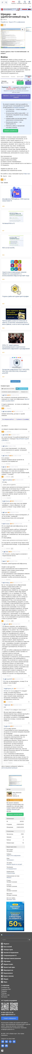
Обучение (7, 961)
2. (2, 411)
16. (4, 688)
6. (2, 467)
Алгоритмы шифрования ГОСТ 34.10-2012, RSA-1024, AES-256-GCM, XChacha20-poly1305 (15, 371)
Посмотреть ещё (15, 381)
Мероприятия (8, 970)
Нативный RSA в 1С (8, 223)
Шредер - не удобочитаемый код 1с (15, 15)
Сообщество (5, 987)
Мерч (5, 982)
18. (4, 726)
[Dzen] (14, 1042)
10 (3, 554)
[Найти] (29, 939)
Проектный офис (9, 967)
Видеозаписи (8, 973)
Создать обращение (10, 1018)
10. (2, 523)
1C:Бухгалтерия (11, 873)
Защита (5, 176)
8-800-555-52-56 (7, 1012)
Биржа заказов (9, 976)
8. (2, 501)
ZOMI (5, 395)
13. (2, 582)
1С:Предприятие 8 (11, 868)
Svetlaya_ (7, 582)
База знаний (8, 946)
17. (4, 705)
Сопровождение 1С (10, 955)
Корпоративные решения (12, 958)
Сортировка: (10, 391)
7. (2, 480)
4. (2, 446)
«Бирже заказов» (19, 107)
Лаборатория (8, 949)
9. (2, 512)
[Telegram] (2, 1042)
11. (3, 551)
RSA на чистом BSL (8, 247)
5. (2, 455)
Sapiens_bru (10, 688)
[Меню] (2, 2)
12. (2, 561)
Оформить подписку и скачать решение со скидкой (16, 96)
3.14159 (6, 435)
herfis (7, 624)
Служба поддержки (10, 1000)
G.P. (6, 561)
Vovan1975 (9, 679)
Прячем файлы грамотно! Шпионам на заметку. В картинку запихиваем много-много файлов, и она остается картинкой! (15, 322)
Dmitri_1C (6, 455)
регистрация (5, 768)
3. (2, 435)
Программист (10, 860)
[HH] (10, 1042)
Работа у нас (5, 995)
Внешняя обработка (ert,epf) (14, 864)
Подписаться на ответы (8, 388)
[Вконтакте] (6, 1042)
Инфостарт (26, 173)
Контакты (4, 997)
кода (9, 176)
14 (4, 681)
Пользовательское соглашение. (10, 1027)
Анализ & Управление (11, 952)
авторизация (13, 768)
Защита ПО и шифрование (13, 855)
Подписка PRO (6, 989)
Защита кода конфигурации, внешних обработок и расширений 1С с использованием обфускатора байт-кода (15, 273)
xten (5, 467)
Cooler (8, 705)
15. (3, 679)
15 (4, 691)
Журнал (6, 943)
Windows (9, 877)
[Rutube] (6, 1046)
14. (3, 624)
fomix (5, 512)
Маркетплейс (8, 964)
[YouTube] (2, 1046)
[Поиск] (6, 2)
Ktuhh (6, 446)
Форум (6, 979)
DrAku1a (7, 501)
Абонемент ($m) (11, 899)
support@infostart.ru (8, 1014)
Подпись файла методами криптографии (15, 296)
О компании (5, 985)
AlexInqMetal (8, 411)
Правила (4, 991)
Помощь (4, 993)
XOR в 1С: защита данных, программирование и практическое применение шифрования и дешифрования (16, 346)
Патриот (7, 523)
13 (3, 626)
